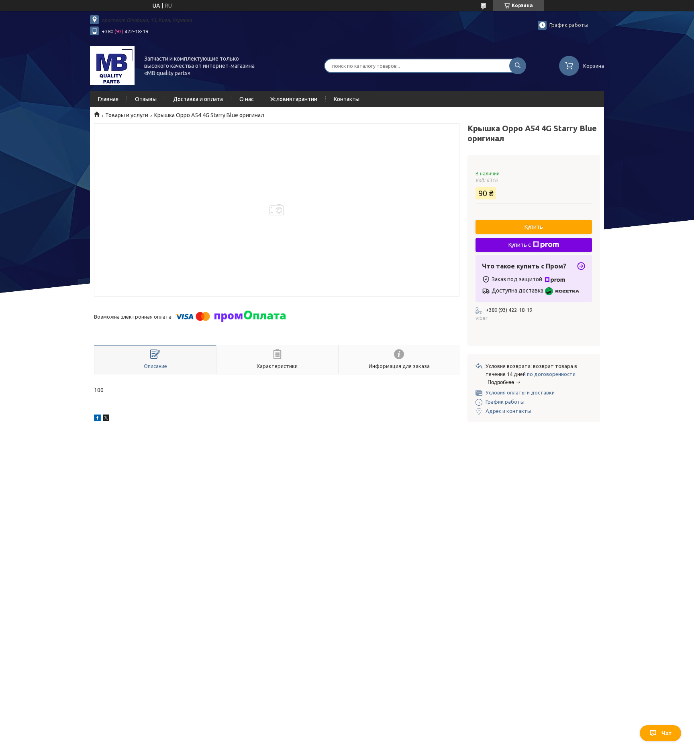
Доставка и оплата (198, 99)
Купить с (519, 245)
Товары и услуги (126, 115)
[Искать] (517, 65)
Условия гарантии (293, 99)
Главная (108, 99)
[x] (106, 419)
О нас (246, 99)
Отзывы (146, 99)
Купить (534, 227)
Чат (666, 733)
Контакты (346, 99)
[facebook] (97, 419)
